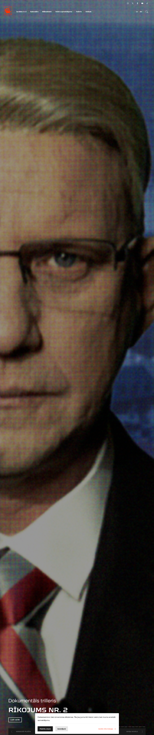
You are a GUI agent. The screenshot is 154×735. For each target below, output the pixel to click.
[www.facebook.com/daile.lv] (137, 3)
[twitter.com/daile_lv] (132, 3)
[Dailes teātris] (8, 12)
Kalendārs (34, 12)
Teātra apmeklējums (63, 12)
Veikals (88, 12)
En (141, 12)
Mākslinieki (47, 12)
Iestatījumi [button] (61, 729)
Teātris (79, 12)
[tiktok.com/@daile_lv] (147, 3)
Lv (137, 12)
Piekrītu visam (45, 729)
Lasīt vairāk (15, 720)
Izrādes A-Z (21, 12)
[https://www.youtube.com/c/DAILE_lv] (142, 3)
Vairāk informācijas (105, 729)
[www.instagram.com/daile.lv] (128, 3)
